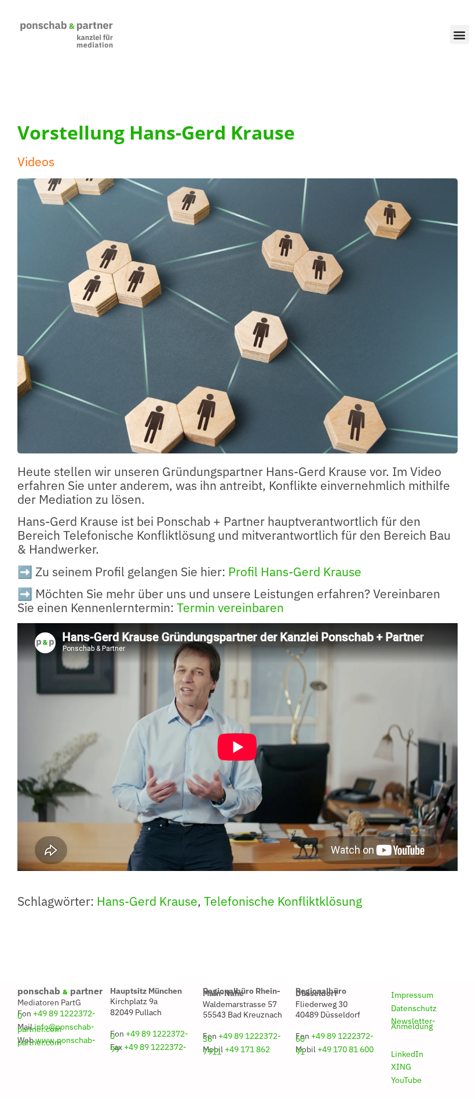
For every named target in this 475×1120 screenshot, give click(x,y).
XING (401, 1067)
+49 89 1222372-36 (242, 1037)
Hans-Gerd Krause (147, 901)
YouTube (406, 1080)
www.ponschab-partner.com (56, 1041)
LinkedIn (407, 1054)
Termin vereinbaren (230, 608)
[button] (459, 34)
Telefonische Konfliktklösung (283, 901)
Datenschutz (414, 1008)
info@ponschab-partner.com (55, 1028)
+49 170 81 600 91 (334, 1050)
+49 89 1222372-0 (56, 1014)
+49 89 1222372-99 (148, 1048)
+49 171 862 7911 (236, 1050)
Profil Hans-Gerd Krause (294, 572)
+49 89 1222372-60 (334, 1037)
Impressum (412, 995)
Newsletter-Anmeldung (413, 1023)
